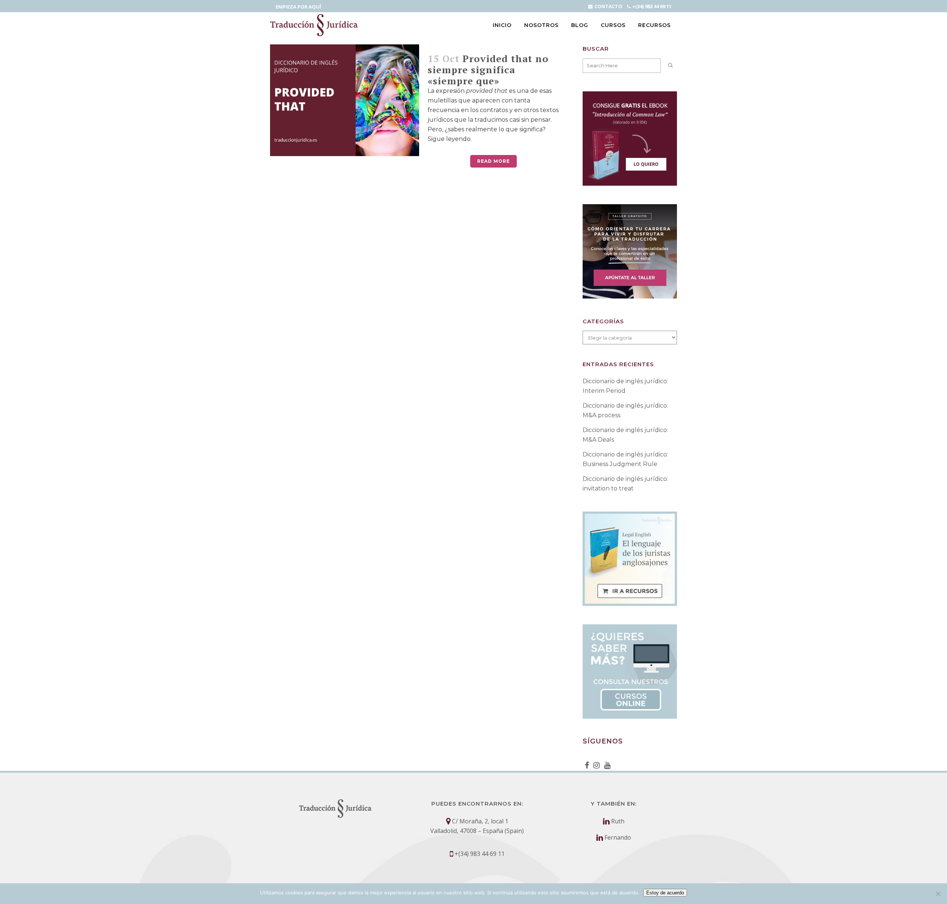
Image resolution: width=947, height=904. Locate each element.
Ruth (617, 821)
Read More (493, 161)
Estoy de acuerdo (665, 892)
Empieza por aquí (298, 6)
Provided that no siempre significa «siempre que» (488, 69)
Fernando (617, 837)
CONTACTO (608, 6)
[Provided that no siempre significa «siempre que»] (344, 100)
